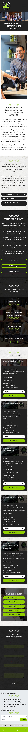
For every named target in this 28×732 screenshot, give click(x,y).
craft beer (15, 149)
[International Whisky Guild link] (14, 316)
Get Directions (14, 396)
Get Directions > (8, 377)
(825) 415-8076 (10, 522)
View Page (4, 283)
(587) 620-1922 (10, 430)
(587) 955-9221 (10, 385)
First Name (7, 642)
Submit (14, 683)
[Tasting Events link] (14, 341)
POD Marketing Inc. (11, 725)
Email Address (8, 661)
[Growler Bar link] (14, 328)
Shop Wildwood (14, 606)
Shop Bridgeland (14, 610)
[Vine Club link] (14, 304)
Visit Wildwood (14, 271)
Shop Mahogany (14, 602)
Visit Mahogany (14, 266)
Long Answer (7, 670)
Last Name (7, 652)
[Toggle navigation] (24, 6)
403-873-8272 (10, 570)
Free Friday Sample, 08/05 (12, 702)
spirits (23, 149)
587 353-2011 (10, 477)
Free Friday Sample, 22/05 (12, 699)
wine (9, 149)
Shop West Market (14, 614)
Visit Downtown (14, 260)
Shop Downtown (14, 598)
